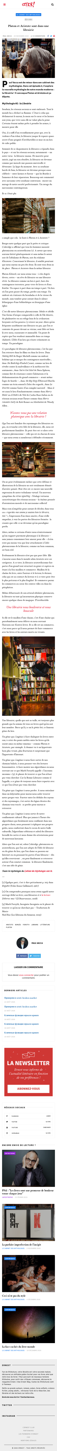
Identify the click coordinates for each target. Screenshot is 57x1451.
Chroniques (10, 1207)
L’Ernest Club (28, 1427)
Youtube (30, 1127)
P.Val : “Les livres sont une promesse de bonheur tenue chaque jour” (28, 1192)
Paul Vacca (7, 36)
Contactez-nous (27, 1397)
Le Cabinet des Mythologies (28, 15)
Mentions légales (28, 1440)
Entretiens (10, 1153)
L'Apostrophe (7, 1197)
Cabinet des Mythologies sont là (38, 870)
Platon (9, 927)
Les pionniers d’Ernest (28, 1434)
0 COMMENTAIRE (39, 36)
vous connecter (26, 975)
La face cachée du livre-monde (18, 1346)
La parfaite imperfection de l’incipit (21, 1244)
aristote (9, 925)
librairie (34, 925)
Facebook (30, 1116)
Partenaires (28, 1431)
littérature (45, 925)
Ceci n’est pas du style (14, 1295)
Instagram (30, 1133)
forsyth (26, 925)
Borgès (18, 925)
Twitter (30, 1122)
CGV (28, 1437)
